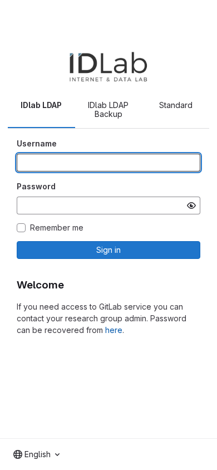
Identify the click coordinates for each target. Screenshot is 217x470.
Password (36, 186)
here (113, 330)
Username (37, 143)
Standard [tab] (176, 105)
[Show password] (191, 205)
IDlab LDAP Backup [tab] (108, 109)
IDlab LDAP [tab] (41, 105)
